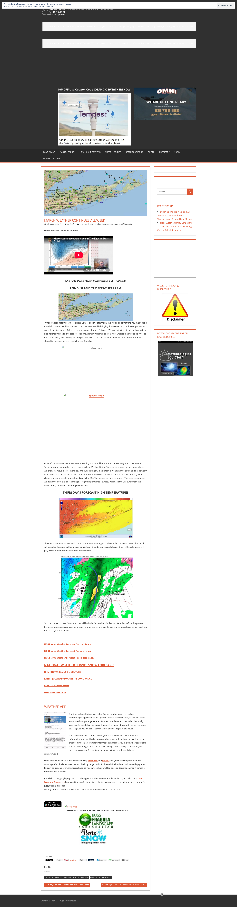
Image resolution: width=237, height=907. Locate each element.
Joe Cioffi (70, 224)
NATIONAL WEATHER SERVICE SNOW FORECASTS (79, 665)
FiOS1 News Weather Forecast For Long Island (67, 644)
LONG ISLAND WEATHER (56, 685)
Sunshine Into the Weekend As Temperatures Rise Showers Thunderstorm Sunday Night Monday (175, 215)
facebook (93, 760)
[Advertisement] (119, 68)
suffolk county (113, 152)
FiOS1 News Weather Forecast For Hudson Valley (69, 657)
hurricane (164, 152)
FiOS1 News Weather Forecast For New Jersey (67, 651)
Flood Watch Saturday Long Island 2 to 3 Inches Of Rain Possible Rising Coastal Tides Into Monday (174, 226)
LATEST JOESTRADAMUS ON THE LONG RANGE (68, 678)
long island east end (90, 152)
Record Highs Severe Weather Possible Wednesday (123, 885)
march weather (70, 878)
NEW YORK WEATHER (55, 692)
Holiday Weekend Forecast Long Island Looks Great (68, 885)
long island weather (53, 878)
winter (151, 152)
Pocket (73, 860)
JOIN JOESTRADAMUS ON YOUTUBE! (62, 672)
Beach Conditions (134, 152)
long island (49, 152)
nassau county (67, 152)
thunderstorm (105, 878)
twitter (105, 760)
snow (177, 152)
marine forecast (51, 158)
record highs (83, 878)
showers (93, 878)
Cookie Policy (50, 6)
